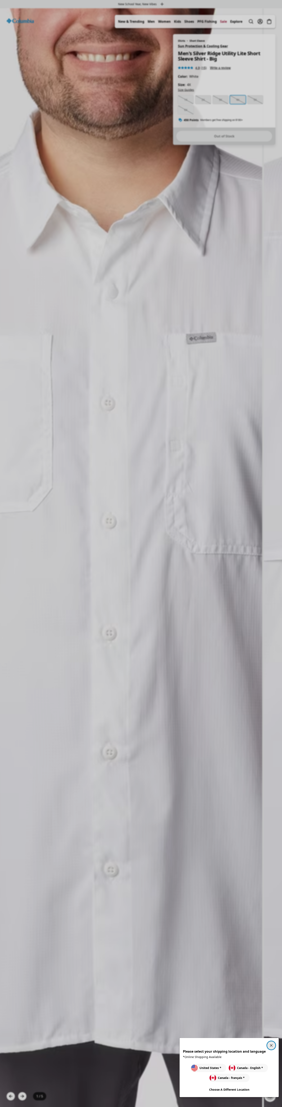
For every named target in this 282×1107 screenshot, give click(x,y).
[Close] (271, 1045)
